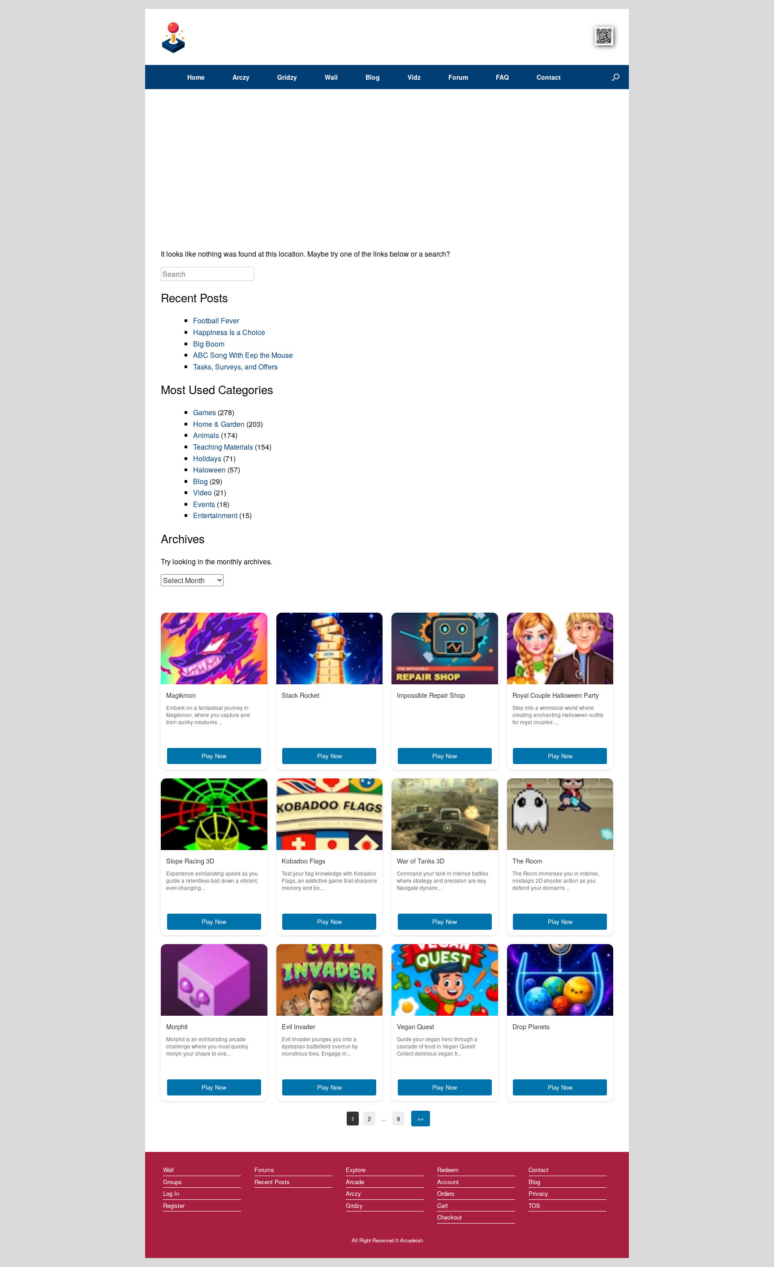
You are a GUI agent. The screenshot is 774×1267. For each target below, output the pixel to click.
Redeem (448, 1169)
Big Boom (208, 344)
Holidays (207, 458)
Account (448, 1181)
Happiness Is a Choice (229, 332)
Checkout (449, 1217)
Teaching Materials (223, 447)
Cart (442, 1205)
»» (420, 1118)
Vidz (414, 77)
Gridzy (287, 77)
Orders (446, 1193)
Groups (172, 1181)
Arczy (240, 77)
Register (174, 1205)
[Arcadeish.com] (174, 37)
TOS (534, 1205)
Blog (373, 77)
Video (202, 492)
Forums (264, 1169)
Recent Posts (272, 1181)
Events (204, 504)
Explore (356, 1169)
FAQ (502, 77)
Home (196, 77)
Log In (171, 1193)
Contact (549, 77)
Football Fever (216, 320)
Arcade (355, 1181)
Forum (458, 77)
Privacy (538, 1193)
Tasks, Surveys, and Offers (235, 366)
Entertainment (215, 515)
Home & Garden (219, 424)
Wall (331, 77)
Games (204, 412)
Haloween (209, 469)
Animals (206, 435)
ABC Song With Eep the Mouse (243, 355)
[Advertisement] (387, 172)
